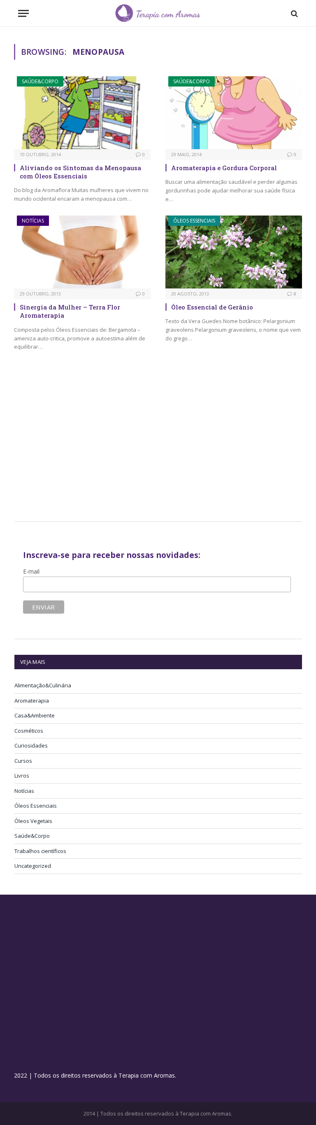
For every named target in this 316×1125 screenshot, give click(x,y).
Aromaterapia (31, 700)
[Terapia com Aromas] (158, 13)
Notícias (33, 220)
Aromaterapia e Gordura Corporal (224, 168)
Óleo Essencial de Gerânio (212, 307)
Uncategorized (32, 866)
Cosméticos (28, 730)
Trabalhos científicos (40, 851)
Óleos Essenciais (194, 220)
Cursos (23, 760)
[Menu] (23, 13)
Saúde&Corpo (40, 81)
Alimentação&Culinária (42, 685)
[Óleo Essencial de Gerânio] (233, 252)
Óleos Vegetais (33, 821)
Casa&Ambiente (34, 715)
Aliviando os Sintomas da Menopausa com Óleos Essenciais (80, 172)
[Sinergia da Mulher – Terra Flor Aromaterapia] (82, 252)
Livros (21, 775)
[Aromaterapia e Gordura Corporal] (233, 112)
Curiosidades (31, 745)
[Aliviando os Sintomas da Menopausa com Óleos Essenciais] (82, 112)
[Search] (293, 13)
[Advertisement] (83, 446)
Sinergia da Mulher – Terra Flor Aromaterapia (70, 311)
